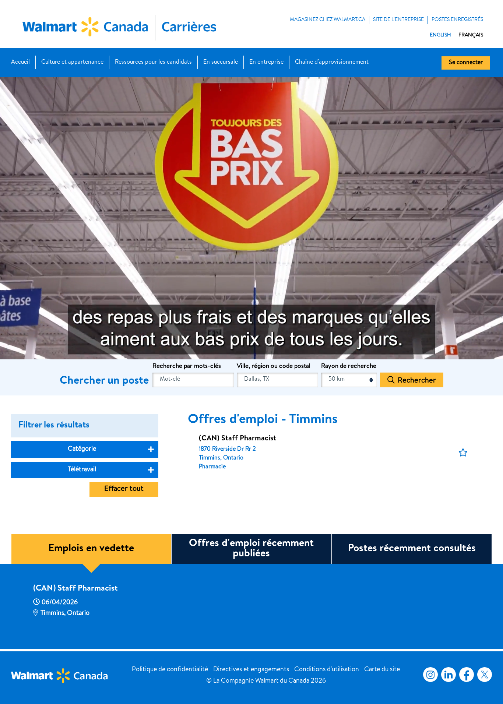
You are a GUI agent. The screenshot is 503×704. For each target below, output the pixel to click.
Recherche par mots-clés (186, 366)
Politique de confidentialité (170, 669)
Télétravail (82, 470)
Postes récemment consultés (412, 549)
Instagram (430, 674)
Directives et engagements (251, 669)
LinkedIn (448, 674)
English (440, 35)
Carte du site (382, 669)
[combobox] (277, 380)
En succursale (220, 63)
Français (470, 35)
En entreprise (266, 63)
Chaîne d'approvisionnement (332, 63)
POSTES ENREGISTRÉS (457, 19)
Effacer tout (124, 489)
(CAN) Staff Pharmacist (75, 589)
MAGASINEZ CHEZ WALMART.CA (327, 19)
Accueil (20, 63)
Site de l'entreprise (398, 19)
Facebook (465, 674)
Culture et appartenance (72, 63)
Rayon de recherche (348, 366)
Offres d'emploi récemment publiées (251, 549)
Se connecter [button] (466, 63)
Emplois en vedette (91, 549)
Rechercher (417, 381)
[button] (463, 453)
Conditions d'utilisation (326, 669)
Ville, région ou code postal (273, 366)
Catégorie (82, 449)
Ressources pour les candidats (153, 63)
